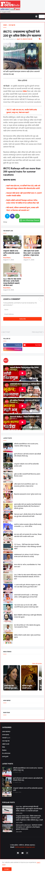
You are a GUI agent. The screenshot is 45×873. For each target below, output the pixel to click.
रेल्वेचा (25, 91)
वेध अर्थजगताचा (6, 753)
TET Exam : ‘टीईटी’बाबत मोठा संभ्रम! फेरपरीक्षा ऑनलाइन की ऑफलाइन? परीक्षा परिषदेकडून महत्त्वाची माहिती (27, 546)
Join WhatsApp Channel (31, 220)
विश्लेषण (4, 750)
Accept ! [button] (6, 869)
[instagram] (27, 853)
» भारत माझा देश (11, 25)
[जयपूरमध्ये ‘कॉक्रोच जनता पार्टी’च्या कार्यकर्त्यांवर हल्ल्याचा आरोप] (7, 792)
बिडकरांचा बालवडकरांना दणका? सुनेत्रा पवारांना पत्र (27, 494)
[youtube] (22, 853)
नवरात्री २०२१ (6, 738)
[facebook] (18, 853)
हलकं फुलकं (5, 756)
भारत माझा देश (6, 741)
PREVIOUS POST (37, 332)
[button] (37, 16)
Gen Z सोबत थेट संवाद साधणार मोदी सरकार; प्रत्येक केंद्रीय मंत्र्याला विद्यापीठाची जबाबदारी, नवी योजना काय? (27, 577)
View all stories (37, 663)
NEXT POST (6, 332)
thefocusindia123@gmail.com (25, 847)
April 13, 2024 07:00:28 (24, 39)
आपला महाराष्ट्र (6, 731)
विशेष (3, 747)
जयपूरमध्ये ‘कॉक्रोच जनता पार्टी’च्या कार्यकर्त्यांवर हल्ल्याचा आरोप (11, 253)
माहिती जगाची (5, 744)
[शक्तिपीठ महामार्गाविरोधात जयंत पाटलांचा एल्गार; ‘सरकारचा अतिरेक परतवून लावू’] (7, 772)
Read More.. (7, 257)
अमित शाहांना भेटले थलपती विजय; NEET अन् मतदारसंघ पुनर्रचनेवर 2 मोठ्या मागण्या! (32, 253)
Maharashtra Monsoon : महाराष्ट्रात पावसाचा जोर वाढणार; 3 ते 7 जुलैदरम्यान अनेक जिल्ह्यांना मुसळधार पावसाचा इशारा (29, 827)
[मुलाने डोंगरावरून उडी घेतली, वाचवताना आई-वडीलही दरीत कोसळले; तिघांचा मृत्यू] (7, 782)
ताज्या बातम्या (5, 735)
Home (5, 25)
